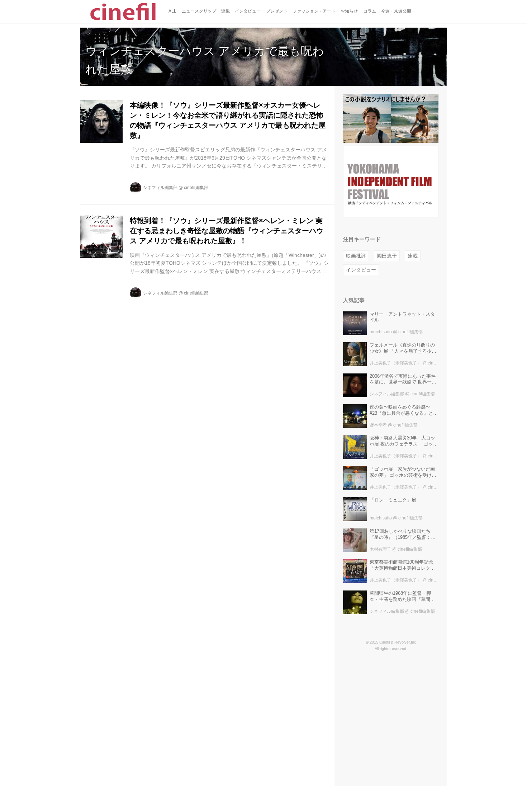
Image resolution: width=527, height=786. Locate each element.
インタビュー (361, 270)
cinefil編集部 (196, 187)
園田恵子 (387, 256)
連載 (413, 256)
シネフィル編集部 (160, 187)
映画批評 (356, 256)
